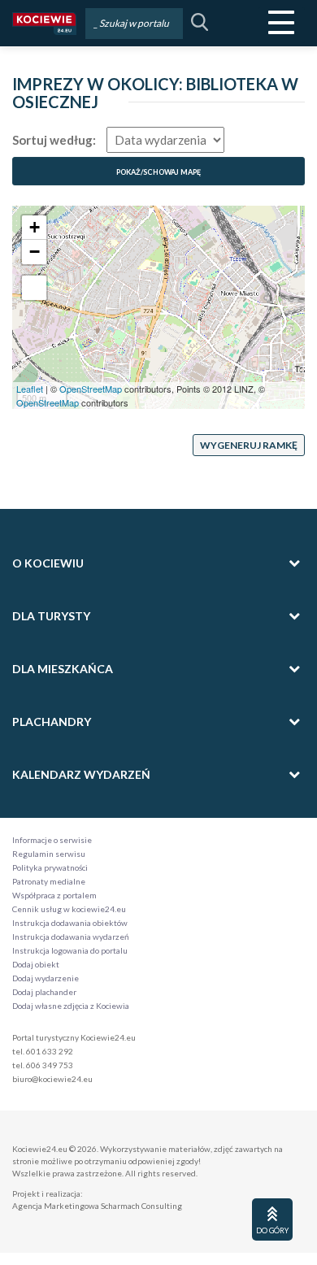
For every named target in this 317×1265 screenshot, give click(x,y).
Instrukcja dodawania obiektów (70, 923)
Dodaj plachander (44, 992)
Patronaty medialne (48, 881)
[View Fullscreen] (34, 288)
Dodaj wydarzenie (45, 978)
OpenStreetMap (90, 388)
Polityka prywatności (50, 867)
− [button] (34, 251)
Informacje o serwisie (52, 840)
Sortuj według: (54, 140)
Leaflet (29, 388)
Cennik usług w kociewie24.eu (69, 909)
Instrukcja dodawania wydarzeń (70, 936)
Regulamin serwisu (48, 854)
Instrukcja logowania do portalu (70, 950)
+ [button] (34, 227)
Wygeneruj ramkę (248, 445)
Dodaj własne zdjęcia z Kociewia (70, 1006)
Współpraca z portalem (54, 895)
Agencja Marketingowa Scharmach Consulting (97, 1206)
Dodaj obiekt (35, 964)
